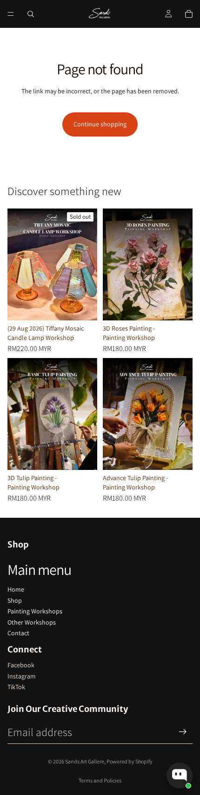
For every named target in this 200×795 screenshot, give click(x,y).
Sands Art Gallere (84, 761)
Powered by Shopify (130, 761)
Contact (18, 633)
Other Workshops (31, 622)
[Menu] (10, 14)
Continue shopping (100, 124)
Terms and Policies (100, 780)
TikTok (16, 687)
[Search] (30, 14)
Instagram (21, 676)
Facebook (20, 665)
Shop (14, 600)
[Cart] (189, 14)
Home (15, 589)
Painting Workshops (34, 611)
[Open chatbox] (180, 775)
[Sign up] (183, 732)
